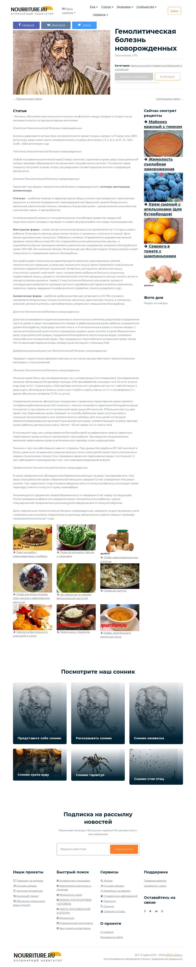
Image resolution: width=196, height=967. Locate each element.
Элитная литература (29, 891)
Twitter (86, 25)
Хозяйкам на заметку (117, 891)
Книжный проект (27, 896)
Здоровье (124, 7)
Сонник (108, 906)
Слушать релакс (26, 885)
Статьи (106, 7)
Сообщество (145, 7)
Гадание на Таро (114, 911)
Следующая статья (168, 98)
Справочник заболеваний (120, 896)
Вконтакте (58, 25)
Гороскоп (109, 901)
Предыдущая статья (29, 98)
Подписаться (124, 849)
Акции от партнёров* (134, 76)
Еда (92, 7)
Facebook (27, 25)
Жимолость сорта (70, 894)
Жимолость (66, 918)
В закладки (167, 76)
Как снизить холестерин (75, 928)
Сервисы (99, 14)
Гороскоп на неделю (29, 880)
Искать (108, 880)
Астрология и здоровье (74, 880)
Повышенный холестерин (76, 923)
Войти (174, 10)
